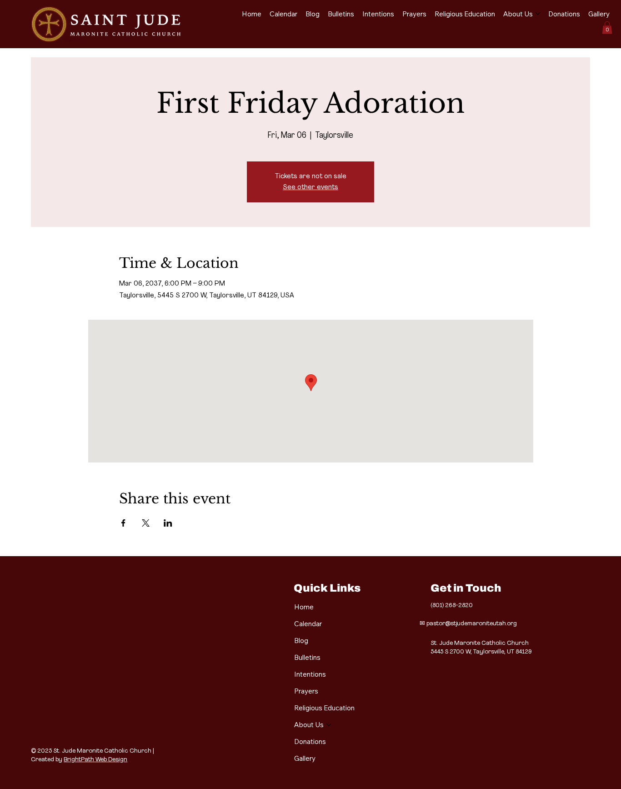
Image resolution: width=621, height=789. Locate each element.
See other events (310, 187)
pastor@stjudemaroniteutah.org (471, 623)
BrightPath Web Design (95, 759)
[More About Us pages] (538, 13)
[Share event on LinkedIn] (168, 523)
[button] (607, 27)
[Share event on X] (145, 523)
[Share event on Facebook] (123, 523)
